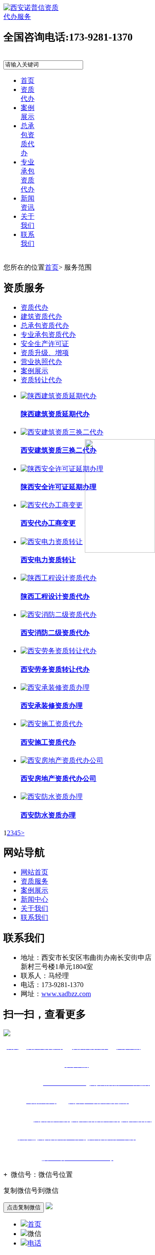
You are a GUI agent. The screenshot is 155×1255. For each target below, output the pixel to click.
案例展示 (34, 370)
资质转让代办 (41, 380)
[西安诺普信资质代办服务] (31, 16)
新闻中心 (34, 899)
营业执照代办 (41, 361)
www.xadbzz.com (66, 993)
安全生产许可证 (45, 343)
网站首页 (34, 872)
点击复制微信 (23, 1207)
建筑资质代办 (41, 316)
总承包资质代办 (45, 325)
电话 (34, 1243)
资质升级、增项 (45, 352)
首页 (27, 80)
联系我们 (34, 917)
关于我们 (34, 908)
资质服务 (34, 881)
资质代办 (34, 307)
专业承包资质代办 (48, 334)
